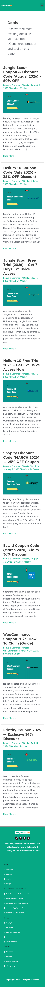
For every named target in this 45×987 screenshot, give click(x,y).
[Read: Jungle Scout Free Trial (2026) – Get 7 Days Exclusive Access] (22, 295)
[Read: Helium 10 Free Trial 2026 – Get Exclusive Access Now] (22, 391)
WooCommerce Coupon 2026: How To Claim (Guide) (20, 638)
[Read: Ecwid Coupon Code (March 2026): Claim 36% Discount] (22, 576)
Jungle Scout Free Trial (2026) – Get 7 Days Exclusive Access (20, 267)
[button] (42, 5)
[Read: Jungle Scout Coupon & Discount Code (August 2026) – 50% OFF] (22, 102)
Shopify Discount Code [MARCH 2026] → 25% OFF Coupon (21, 457)
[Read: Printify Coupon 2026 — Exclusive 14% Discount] (22, 760)
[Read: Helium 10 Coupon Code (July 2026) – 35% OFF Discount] (22, 198)
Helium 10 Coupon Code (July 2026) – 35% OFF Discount (19, 172)
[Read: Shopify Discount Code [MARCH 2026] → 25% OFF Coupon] (22, 483)
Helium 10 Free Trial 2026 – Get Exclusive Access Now (21, 365)
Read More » (9, 155)
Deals (26, 85)
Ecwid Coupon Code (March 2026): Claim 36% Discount (21, 549)
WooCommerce (11, 650)
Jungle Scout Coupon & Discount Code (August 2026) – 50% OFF (22, 74)
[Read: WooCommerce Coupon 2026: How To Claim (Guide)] (22, 668)
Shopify (34, 466)
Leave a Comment (12, 85)
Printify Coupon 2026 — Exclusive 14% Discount (22, 734)
